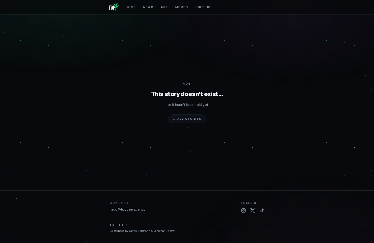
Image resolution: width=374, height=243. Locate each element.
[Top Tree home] (114, 7)
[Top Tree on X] (252, 210)
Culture (203, 7)
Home (131, 7)
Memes (181, 7)
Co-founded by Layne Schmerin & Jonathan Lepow (142, 231)
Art (164, 7)
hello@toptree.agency (128, 209)
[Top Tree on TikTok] (261, 210)
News (148, 7)
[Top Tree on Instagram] (243, 210)
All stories (187, 118)
